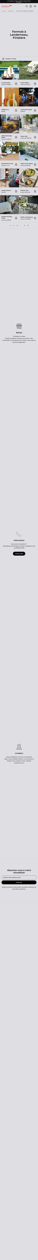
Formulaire (19, 553)
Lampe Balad (9, 74)
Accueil (3, 11)
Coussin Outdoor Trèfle (9, 208)
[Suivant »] (28, 225)
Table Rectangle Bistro (9, 128)
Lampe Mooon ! (9, 181)
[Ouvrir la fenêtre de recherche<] (27, 6)
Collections (11, 11)
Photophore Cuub (9, 155)
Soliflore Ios (9, 101)
